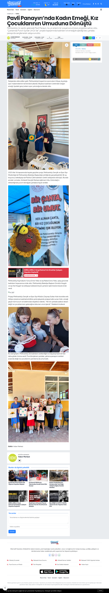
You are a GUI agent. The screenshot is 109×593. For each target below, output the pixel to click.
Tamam (100, 590)
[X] (53, 555)
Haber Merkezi (24, 457)
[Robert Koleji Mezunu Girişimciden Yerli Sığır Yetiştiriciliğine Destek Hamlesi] (58, 475)
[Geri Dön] (5, 587)
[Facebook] (49, 555)
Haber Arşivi (84, 564)
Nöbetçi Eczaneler (14, 560)
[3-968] (38, 226)
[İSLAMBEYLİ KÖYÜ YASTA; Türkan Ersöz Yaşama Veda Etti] (58, 496)
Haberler (10, 13)
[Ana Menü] (101, 9)
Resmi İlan (10, 10)
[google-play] (62, 571)
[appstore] (46, 571)
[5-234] (38, 329)
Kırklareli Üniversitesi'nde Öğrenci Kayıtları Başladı (17, 483)
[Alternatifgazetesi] (14, 3)
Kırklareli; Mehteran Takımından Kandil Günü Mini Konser (38, 484)
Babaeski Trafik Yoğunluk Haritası (90, 560)
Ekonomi (37, 10)
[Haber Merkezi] (13, 458)
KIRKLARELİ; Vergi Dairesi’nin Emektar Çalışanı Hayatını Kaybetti (17, 504)
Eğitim (30, 10)
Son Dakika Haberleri (63, 564)
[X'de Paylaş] (86, 38)
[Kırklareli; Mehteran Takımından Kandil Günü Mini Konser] (38, 475)
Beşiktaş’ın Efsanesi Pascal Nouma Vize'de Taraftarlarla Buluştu (38, 504)
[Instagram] (56, 555)
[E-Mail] (19, 460)
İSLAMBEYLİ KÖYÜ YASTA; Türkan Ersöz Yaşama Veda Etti (58, 504)
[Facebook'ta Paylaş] (84, 38)
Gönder (12, 531)
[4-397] (11, 292)
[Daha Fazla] (93, 38)
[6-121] (38, 402)
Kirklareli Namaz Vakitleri (64, 560)
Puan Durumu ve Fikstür (15, 564)
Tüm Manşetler (37, 564)
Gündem (23, 10)
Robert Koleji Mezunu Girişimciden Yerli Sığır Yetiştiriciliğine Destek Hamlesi (56, 485)
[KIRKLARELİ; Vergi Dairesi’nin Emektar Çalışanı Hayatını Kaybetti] (18, 496)
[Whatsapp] (59, 555)
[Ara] (101, 4)
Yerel (17, 10)
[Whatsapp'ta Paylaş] (90, 38)
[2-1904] (38, 129)
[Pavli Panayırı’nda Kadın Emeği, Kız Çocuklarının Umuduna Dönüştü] (38, 60)
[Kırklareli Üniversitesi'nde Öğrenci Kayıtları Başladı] (18, 475)
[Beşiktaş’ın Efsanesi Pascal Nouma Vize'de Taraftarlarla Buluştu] (38, 496)
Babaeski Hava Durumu (40, 560)
